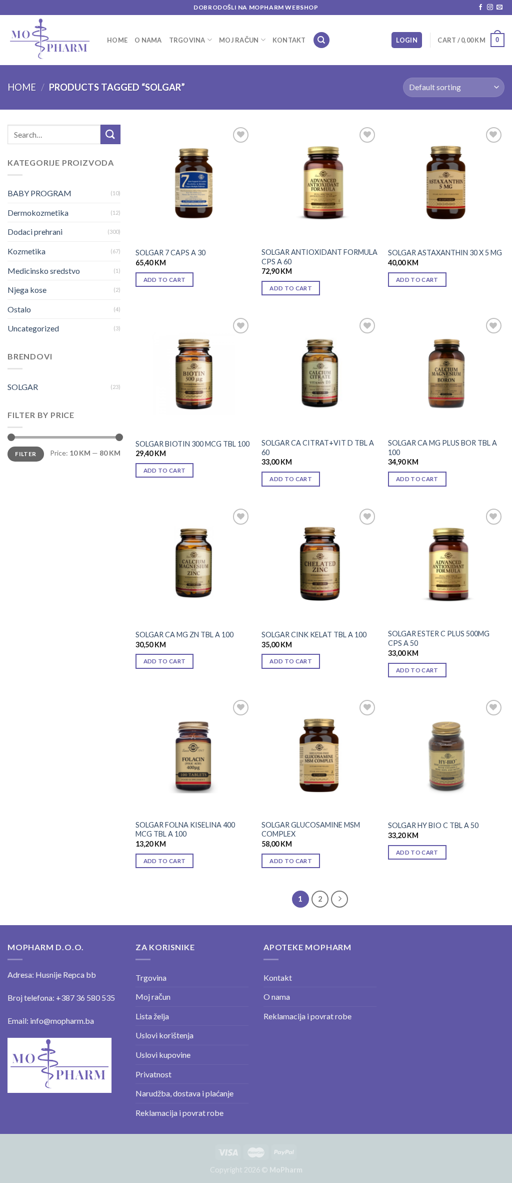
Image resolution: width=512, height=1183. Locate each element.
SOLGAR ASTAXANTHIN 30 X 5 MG (445, 252)
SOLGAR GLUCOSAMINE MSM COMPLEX (311, 830)
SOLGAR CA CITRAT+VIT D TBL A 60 (318, 448)
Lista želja (152, 1016)
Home (117, 40)
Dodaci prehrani (35, 231)
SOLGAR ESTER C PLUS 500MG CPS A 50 (439, 638)
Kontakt (289, 40)
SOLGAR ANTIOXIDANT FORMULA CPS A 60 (320, 257)
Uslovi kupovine (163, 1054)
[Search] (322, 40)
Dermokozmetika (38, 212)
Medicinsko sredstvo (44, 270)
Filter (25, 454)
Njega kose (27, 289)
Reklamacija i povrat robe (180, 1112)
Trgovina (187, 40)
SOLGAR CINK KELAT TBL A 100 (314, 634)
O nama (148, 40)
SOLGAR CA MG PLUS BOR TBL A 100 (442, 448)
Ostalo (19, 309)
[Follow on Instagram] (490, 7)
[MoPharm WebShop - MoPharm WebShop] (50, 40)
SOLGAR (23, 386)
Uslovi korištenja (165, 1035)
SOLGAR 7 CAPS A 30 (171, 252)
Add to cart (165, 279)
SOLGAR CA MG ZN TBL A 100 (185, 634)
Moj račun (238, 40)
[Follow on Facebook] (481, 7)
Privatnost (154, 1074)
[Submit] (110, 134)
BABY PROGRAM (40, 193)
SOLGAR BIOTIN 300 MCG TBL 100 (193, 444)
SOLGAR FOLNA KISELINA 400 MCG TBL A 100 (185, 830)
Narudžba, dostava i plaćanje (185, 1093)
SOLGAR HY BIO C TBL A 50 (433, 825)
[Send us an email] (499, 7)
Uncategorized (33, 328)
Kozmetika (27, 251)
